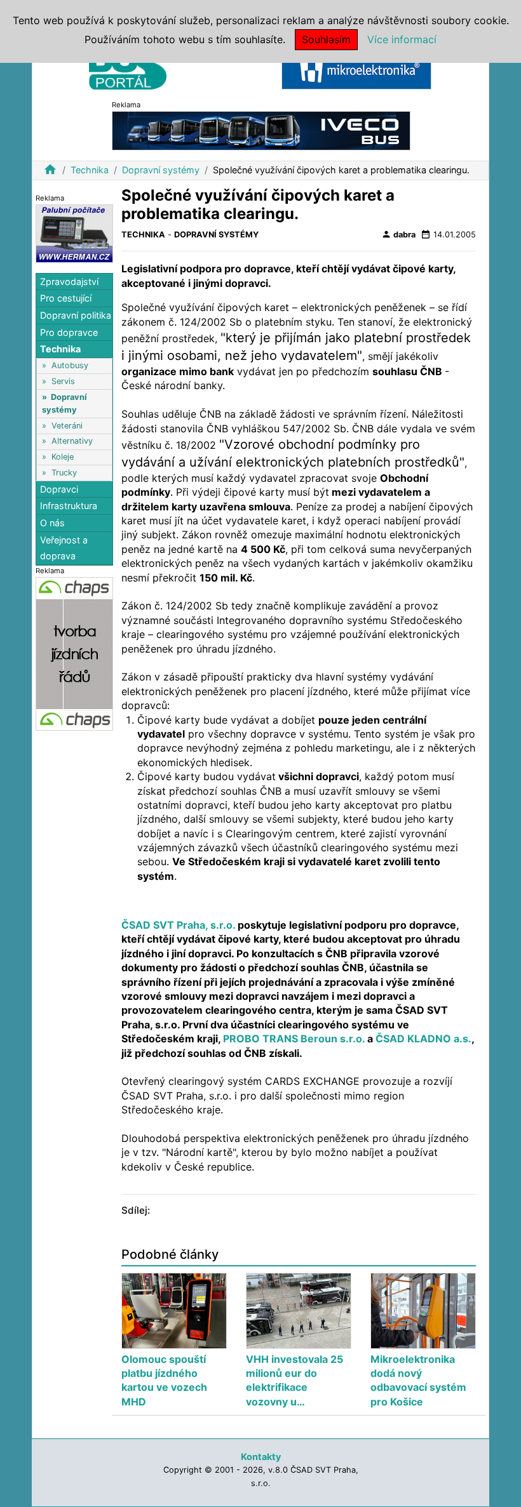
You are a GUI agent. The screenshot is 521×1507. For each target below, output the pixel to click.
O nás (52, 522)
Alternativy (72, 441)
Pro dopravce (69, 332)
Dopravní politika (75, 315)
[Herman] (74, 232)
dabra (398, 234)
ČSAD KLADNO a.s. (423, 1038)
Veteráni (67, 425)
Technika (90, 169)
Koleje (62, 456)
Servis (63, 381)
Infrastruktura (68, 505)
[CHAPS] (74, 653)
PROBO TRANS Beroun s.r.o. (295, 1038)
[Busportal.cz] (128, 66)
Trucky (64, 472)
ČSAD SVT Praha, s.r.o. (178, 925)
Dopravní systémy (161, 169)
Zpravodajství (69, 281)
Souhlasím (326, 39)
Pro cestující (65, 298)
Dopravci (59, 489)
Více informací (401, 39)
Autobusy (69, 365)
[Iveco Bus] (261, 130)
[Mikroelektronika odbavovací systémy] (356, 69)
